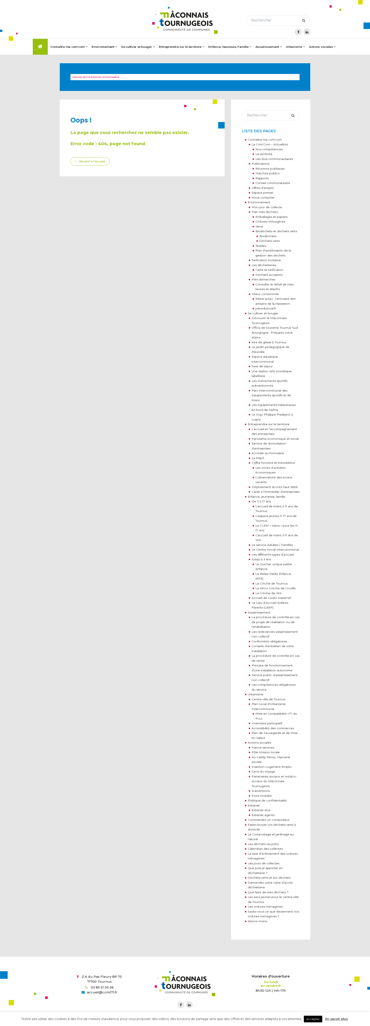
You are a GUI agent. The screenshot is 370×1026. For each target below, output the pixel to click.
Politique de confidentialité (267, 800)
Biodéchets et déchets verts (276, 231)
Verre (259, 226)
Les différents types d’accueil (273, 554)
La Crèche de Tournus (271, 583)
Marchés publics (267, 173)
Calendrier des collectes (265, 848)
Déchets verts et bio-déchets (269, 877)
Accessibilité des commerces (273, 728)
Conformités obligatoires (269, 641)
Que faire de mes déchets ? (268, 892)
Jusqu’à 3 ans (261, 559)
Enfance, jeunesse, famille (266, 496)
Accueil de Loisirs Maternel (271, 598)
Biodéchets (267, 236)
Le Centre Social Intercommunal (275, 549)
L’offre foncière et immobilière (273, 462)
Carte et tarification (269, 269)
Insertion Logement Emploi (271, 766)
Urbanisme (255, 694)
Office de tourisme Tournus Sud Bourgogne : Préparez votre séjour (275, 332)
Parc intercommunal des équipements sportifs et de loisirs (271, 395)
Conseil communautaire (272, 183)
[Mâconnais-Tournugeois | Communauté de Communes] (185, 20)
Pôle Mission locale (266, 752)
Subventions (261, 790)
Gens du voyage (263, 771)
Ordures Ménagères (270, 221)
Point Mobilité (262, 795)
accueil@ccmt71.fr (102, 992)
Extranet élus (261, 810)
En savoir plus (336, 1019)
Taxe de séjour (262, 366)
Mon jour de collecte (267, 207)
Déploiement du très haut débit (275, 487)
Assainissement (267, 46)
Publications (260, 163)
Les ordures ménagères (265, 906)
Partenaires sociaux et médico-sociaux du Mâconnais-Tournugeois (274, 781)
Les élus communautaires (274, 159)
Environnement (259, 202)
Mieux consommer (265, 294)
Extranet (254, 805)
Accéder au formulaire (268, 453)
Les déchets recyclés (263, 844)
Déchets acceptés (268, 274)
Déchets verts (269, 241)
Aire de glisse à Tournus (269, 342)
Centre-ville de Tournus (268, 699)
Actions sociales (259, 742)
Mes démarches (263, 279)
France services (263, 747)
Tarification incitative (266, 260)
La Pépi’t (258, 458)
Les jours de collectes (263, 863)
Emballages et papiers (271, 216)
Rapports (262, 178)
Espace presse (262, 192)
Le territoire (263, 154)
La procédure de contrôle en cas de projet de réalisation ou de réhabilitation (276, 621)
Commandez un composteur (269, 819)
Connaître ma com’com (265, 139)
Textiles (260, 245)
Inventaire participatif (267, 723)
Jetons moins (257, 921)
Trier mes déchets (265, 212)
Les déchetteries (264, 265)
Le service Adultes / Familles (272, 545)
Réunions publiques (270, 168)
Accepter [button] (313, 1019)
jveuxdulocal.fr (265, 308)
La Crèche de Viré (268, 593)
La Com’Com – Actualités (270, 144)
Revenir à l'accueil (91, 161)
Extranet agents (263, 815)
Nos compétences (269, 149)
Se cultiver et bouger (263, 313)
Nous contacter (263, 197)
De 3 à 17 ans (261, 501)
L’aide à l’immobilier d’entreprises (276, 491)
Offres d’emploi (263, 188)
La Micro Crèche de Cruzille (275, 588)
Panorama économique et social (275, 438)
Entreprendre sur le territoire (268, 424)
